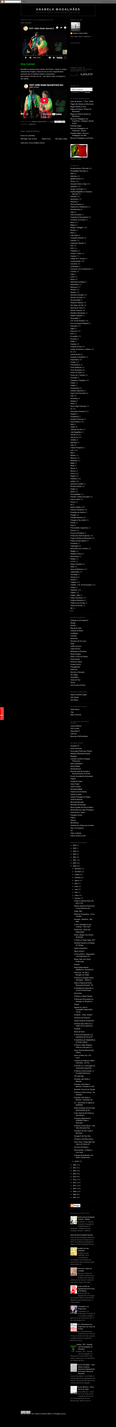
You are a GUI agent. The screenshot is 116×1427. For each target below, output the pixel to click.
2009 (74, 1191)
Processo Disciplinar (77, 533)
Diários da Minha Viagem (78, 695)
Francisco (73, 734)
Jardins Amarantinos (80, 948)
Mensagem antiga (61, 139)
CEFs (72, 248)
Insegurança (74, 416)
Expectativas (74, 360)
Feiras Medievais (76, 367)
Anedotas (73, 196)
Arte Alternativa (75, 209)
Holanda (73, 401)
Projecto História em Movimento (81, 538)
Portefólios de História (77, 512)
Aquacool (73, 202)
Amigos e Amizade (76, 189)
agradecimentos (75, 179)
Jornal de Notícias (76, 799)
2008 (74, 1194)
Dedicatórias (74, 284)
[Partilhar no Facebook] (62, 122)
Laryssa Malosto (75, 726)
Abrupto (73, 623)
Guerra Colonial (75, 786)
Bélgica (72, 225)
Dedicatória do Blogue (77, 282)
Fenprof (72, 779)
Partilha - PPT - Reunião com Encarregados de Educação (84, 1347)
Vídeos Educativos (76, 598)
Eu (71, 352)
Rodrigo (72, 559)
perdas (72, 492)
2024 (74, 851)
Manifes (73, 455)
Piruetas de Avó (75, 664)
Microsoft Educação (77, 802)
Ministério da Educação (78, 805)
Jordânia (73, 440)
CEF (71, 246)
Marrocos (73, 458)
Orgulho (32, 124)
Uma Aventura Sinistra (77, 685)
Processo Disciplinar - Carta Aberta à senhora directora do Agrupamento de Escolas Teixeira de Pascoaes (85, 1369)
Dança (72, 279)
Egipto (72, 328)
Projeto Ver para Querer (78, 541)
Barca (72, 222)
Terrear (72, 682)
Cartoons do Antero (76, 631)
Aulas (72, 212)
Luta (71, 450)
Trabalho (73, 582)
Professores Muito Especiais (79, 536)
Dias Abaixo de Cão (76, 305)
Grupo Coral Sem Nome (78, 393)
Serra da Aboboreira (76, 569)
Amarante (77, 1029)
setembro (78, 877)
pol (71, 504)
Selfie (72, 567)
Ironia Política (75, 422)
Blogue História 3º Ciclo (78, 107)
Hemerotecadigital (76, 789)
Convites (73, 271)
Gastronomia (74, 388)
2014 (74, 1177)
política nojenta (75, 507)
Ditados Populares (76, 315)
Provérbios (73, 543)
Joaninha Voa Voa (76, 429)
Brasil (72, 233)
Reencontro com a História (79, 548)
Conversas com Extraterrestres (80, 269)
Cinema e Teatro (75, 253)
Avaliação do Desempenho (79, 217)
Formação (73, 378)
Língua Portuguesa (76, 447)
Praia (72, 525)
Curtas (72, 277)
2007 (74, 1197)
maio (76, 889)
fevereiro (78, 898)
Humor (72, 403)
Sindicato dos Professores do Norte (82, 825)
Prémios (73, 530)
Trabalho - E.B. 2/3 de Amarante (81, 585)
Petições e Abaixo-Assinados (80, 497)
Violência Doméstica (77, 600)
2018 (74, 1165)
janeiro (77, 1161)
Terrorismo (73, 577)
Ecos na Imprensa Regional (79, 323)
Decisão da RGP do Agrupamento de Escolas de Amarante (85, 1289)
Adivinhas (73, 176)
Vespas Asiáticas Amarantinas (84, 1021)
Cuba (72, 274)
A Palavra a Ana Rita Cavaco (83, 1139)
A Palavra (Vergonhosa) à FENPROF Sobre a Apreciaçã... (82, 1120)
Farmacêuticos (75, 365)
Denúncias (73, 287)
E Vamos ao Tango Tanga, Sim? (84, 940)
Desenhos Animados (77, 295)
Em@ (72, 644)
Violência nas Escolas (77, 603)
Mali (71, 453)
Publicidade (74, 546)
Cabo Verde (74, 235)
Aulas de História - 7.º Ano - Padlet (81, 101)
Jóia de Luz (74, 434)
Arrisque (77, 964)
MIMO (72, 463)
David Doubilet (75, 766)
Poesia (72, 502)
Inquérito (73, 414)
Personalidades (75, 494)
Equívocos (73, 331)
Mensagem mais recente (29, 139)
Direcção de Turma (76, 308)
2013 (74, 1180)
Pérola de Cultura (76, 662)
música (72, 473)
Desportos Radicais (76, 302)
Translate (87, 92)
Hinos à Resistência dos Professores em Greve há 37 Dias (85, 1327)
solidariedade (74, 572)
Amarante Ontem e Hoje (78, 184)
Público (72, 818)
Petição (76, 1004)
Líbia (72, 445)
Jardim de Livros (75, 646)
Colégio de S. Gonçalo (77, 258)
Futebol (72, 385)
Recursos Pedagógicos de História (81, 138)
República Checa (76, 554)
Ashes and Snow (76, 748)
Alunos (72, 181)
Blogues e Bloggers (76, 227)
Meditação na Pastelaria (78, 651)
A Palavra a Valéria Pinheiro (83, 996)
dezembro (78, 869)
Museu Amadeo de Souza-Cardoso (81, 807)
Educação (73, 326)
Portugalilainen (75, 667)
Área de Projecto (75, 204)
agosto (77, 880)
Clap (71, 712)
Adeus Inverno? (79, 951)
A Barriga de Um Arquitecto (79, 620)
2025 (74, 848)
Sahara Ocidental (76, 564)
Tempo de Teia (75, 680)
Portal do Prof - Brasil (77, 812)
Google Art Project (76, 781)
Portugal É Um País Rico (82, 1136)
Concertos (73, 264)
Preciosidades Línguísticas (79, 528)
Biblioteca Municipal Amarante (80, 753)
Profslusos (73, 669)
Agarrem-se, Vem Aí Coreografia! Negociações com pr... (83, 1010)
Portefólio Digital (75, 126)
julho (76, 883)
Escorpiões (74, 336)
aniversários (74, 199)
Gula (72, 396)
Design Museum (75, 769)
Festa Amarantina (76, 370)
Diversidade (74, 318)
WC (71, 608)
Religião (73, 551)
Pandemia (73, 479)
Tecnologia (73, 574)
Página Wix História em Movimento (82, 104)
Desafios (73, 290)
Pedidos (73, 489)
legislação (73, 442)
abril (76, 892)
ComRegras (74, 633)
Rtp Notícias (74, 823)
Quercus (73, 820)
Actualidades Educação (78, 171)
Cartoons (73, 240)
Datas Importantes (76, 763)
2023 (74, 854)
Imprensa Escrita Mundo (78, 792)
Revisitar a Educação (77, 672)
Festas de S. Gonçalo (77, 375)
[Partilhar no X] (60, 122)
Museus (73, 471)
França (72, 383)
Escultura (73, 339)
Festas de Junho (75, 372)
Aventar (73, 625)
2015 (74, 1174)
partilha (72, 481)
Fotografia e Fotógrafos (78, 380)
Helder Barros (74, 709)
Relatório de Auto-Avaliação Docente (81, 1235)
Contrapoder (74, 266)
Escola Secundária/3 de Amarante (81, 776)
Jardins (72, 427)
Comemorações (75, 261)
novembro (78, 871)
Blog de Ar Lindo (75, 628)
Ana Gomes (78, 993)
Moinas (72, 468)
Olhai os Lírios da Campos (79, 656)
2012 (74, 1182)
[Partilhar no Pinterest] (64, 122)
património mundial (76, 484)
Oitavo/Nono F (75, 731)
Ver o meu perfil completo (80, 36)
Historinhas (74, 398)
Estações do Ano (76, 347)
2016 (74, 1171)
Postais (72, 523)
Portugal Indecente (76, 517)
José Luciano (74, 728)
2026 (74, 845)
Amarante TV (74, 746)
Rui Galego (74, 675)
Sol (71, 830)
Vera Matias (74, 700)
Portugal (73, 515)
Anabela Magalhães (58, 9)
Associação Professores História (81, 751)
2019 (74, 866)
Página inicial (46, 139)
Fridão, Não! (78, 911)
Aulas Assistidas (75, 215)
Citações (73, 256)
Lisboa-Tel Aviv (75, 649)
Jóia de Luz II (74, 437)
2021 (74, 860)
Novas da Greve (79, 1032)
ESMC (72, 341)
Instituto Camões (76, 794)
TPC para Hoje (79, 1076)
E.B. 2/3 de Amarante (77, 321)
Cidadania (73, 251)
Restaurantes (74, 556)
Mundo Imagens (75, 654)
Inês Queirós (74, 697)
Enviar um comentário (28, 135)
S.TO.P (72, 561)
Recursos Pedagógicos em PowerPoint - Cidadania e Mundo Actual (82, 121)
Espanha (73, 344)
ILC (71, 409)
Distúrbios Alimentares (77, 313)
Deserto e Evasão (76, 297)
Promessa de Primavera (82, 1018)
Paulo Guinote (75, 659)
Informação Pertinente (77, 411)
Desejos (73, 292)
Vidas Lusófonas (75, 833)
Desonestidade (75, 300)
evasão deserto (75, 354)
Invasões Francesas (77, 419)
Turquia (72, 587)
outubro (77, 874)
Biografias (73, 756)
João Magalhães (75, 432)
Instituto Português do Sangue (80, 797)
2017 (74, 1168)
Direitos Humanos (76, 310)
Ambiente (73, 186)
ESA (72, 334)
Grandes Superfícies (77, 391)
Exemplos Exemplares (77, 357)
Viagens (73, 592)
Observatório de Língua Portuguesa (82, 810)
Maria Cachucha (75, 715)
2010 (74, 1188)
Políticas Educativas (77, 510)
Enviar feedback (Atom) (37, 143)
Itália (72, 424)
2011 (74, 1185)
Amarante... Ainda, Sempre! (83, 1015)
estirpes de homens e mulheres (80, 349)
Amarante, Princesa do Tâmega (84, 1089)
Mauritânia (73, 460)
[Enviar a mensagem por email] (55, 122)
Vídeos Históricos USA (78, 836)
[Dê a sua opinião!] (57, 122)
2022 (74, 857)
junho (77, 886)
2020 (74, 863)
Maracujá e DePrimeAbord (79, 736)
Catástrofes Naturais (77, 243)
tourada (72, 579)
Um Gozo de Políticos (81, 1147)
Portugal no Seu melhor (78, 520)
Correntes (73, 636)
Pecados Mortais (76, 486)
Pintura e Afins (75, 499)
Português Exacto (76, 815)
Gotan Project (75, 784)
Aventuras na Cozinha (77, 220)
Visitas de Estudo (76, 605)
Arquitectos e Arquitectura (78, 207)
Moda (72, 466)
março (77, 895)
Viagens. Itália (75, 595)
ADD (72, 173)
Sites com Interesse (77, 828)
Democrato (74, 638)
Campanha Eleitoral (76, 238)
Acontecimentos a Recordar (79, 168)
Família (72, 362)
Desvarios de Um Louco (78, 641)
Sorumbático (74, 677)
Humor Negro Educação (78, 406)
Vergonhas (73, 590)
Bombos (73, 230)
